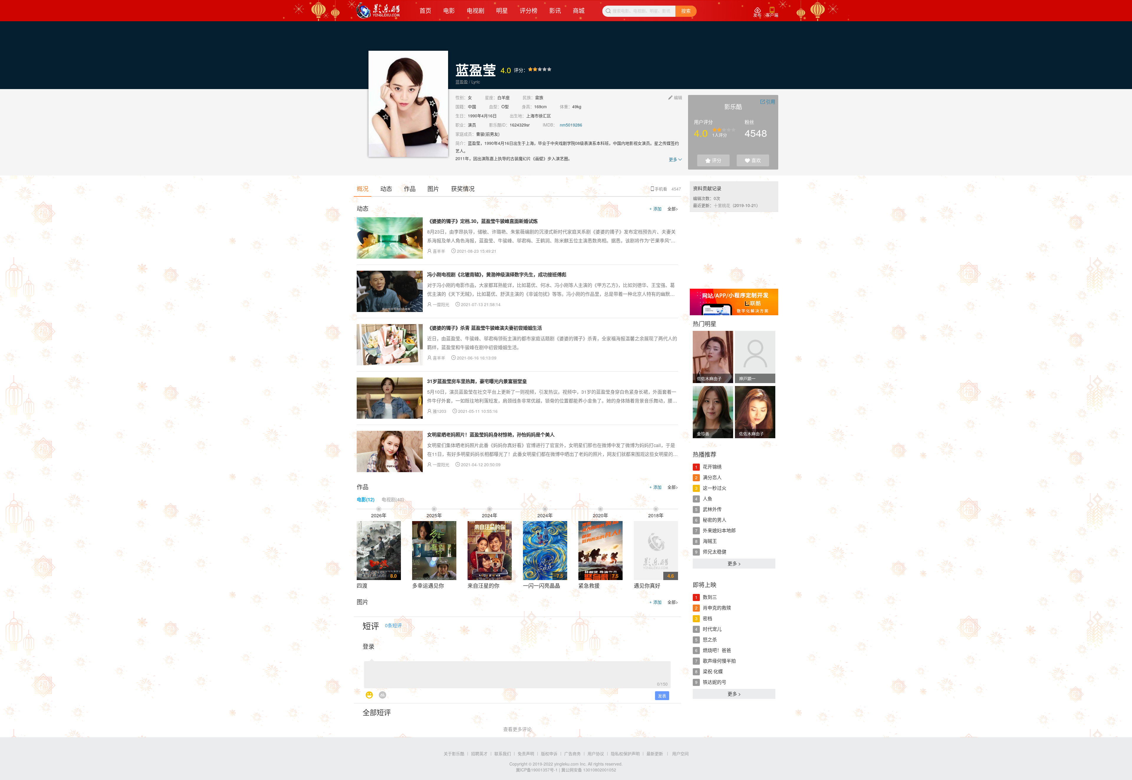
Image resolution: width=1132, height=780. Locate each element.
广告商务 (572, 753)
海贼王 (710, 541)
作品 (410, 188)
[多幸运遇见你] (434, 550)
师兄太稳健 (714, 551)
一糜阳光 (441, 304)
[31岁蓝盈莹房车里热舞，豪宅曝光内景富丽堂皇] (390, 398)
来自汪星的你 (483, 585)
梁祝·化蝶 (713, 671)
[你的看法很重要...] (517, 673)
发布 (757, 12)
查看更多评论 (517, 729)
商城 (579, 10)
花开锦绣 (712, 466)
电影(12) (365, 499)
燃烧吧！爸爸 (717, 650)
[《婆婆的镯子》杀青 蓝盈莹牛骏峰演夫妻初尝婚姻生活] (390, 344)
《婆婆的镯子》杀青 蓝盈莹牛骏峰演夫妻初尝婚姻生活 (484, 327)
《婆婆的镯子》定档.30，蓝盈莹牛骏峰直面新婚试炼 (482, 221)
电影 (449, 10)
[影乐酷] (378, 10)
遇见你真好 (647, 585)
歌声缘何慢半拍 (719, 660)
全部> (672, 208)
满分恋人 (712, 477)
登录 (368, 646)
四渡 (362, 585)
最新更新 (654, 753)
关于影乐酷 (454, 753)
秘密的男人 (714, 519)
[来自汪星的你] (490, 550)
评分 (713, 160)
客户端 (772, 12)
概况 (362, 188)
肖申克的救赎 (717, 607)
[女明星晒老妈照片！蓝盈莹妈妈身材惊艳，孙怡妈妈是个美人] (390, 451)
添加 (655, 208)
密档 (707, 618)
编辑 (675, 97)
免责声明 (526, 753)
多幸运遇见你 (428, 585)
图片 (433, 188)
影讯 (555, 10)
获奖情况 (463, 188)
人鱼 (707, 498)
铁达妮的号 (714, 682)
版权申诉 (549, 753)
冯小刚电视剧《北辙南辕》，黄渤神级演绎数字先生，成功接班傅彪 (496, 274)
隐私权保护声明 (625, 753)
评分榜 (528, 10)
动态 (386, 188)
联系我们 (502, 753)
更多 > (734, 563)
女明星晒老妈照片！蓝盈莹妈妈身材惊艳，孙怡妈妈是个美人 (491, 434)
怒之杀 (710, 639)
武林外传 (712, 509)
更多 (675, 159)
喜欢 (753, 160)
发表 (662, 696)
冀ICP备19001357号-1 (537, 770)
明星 (502, 10)
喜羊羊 (439, 251)
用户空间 (680, 753)
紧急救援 (589, 585)
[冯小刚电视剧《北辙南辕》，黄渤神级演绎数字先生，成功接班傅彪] (390, 291)
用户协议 (596, 753)
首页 (425, 10)
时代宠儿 (712, 628)
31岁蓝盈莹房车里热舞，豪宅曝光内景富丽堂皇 (477, 381)
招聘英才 (479, 753)
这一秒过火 (714, 488)
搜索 (686, 11)
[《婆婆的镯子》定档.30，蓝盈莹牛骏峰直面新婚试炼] (390, 238)
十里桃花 (722, 205)
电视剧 (475, 10)
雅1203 (439, 411)
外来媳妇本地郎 (719, 530)
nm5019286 (571, 125)
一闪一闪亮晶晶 (541, 585)
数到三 (710, 597)
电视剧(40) (392, 499)
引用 (767, 101)
